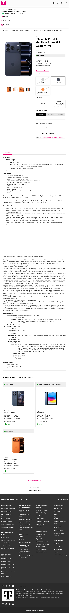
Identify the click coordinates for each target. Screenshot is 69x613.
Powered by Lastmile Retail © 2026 (34, 610)
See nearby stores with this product (53, 137)
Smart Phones (47, 30)
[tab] (7, 152)
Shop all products (34, 480)
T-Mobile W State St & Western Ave (21, 30)
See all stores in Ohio (35, 490)
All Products (37, 30)
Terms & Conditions (41, 68)
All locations (6, 30)
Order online (48, 128)
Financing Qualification (42, 71)
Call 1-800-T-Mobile (48, 133)
